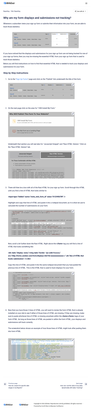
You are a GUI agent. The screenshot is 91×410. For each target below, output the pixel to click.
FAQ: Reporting (15, 11)
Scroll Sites (44, 406)
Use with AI (80, 11)
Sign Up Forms (22, 79)
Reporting (6, 11)
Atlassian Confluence (56, 406)
